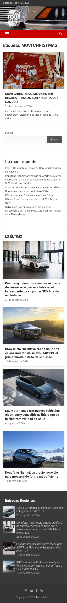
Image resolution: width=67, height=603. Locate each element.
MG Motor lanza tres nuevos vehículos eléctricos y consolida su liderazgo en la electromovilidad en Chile (32, 415)
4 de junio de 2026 (15, 423)
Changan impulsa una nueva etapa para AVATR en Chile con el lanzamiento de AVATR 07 (39, 547)
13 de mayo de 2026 (16, 480)
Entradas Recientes (20, 500)
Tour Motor (42, 597)
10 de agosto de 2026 (17, 361)
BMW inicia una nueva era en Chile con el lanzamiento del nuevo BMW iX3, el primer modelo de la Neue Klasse (33, 210)
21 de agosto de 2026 (17, 299)
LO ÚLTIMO (13, 236)
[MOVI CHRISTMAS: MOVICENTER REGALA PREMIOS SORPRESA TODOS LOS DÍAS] (33, 70)
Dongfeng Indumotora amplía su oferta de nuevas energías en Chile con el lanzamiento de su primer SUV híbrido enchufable (33, 179)
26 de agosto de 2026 (28, 515)
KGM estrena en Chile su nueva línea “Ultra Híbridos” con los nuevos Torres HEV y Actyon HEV (31, 199)
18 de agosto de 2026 (28, 554)
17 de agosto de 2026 (28, 573)
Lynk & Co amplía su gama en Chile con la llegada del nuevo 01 (39, 509)
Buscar (9, 132)
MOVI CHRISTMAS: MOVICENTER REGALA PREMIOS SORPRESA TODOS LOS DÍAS (32, 98)
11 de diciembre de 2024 (18, 106)
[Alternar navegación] (7, 34)
